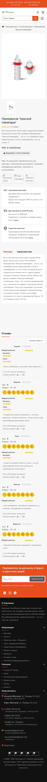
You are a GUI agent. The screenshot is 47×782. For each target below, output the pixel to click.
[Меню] (3, 12)
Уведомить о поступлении (17, 153)
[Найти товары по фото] (42, 18)
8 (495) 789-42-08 (33, 2)
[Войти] (37, 12)
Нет (23, 375)
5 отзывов (14, 127)
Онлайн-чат (9, 722)
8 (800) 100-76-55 (15, 2)
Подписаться (37, 579)
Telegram (19, 722)
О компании (8, 603)
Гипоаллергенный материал (22, 164)
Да (18, 375)
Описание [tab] (7, 252)
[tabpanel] (23, 278)
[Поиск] (35, 18)
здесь (16, 220)
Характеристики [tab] (24, 252)
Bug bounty (9, 745)
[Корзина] (42, 12)
